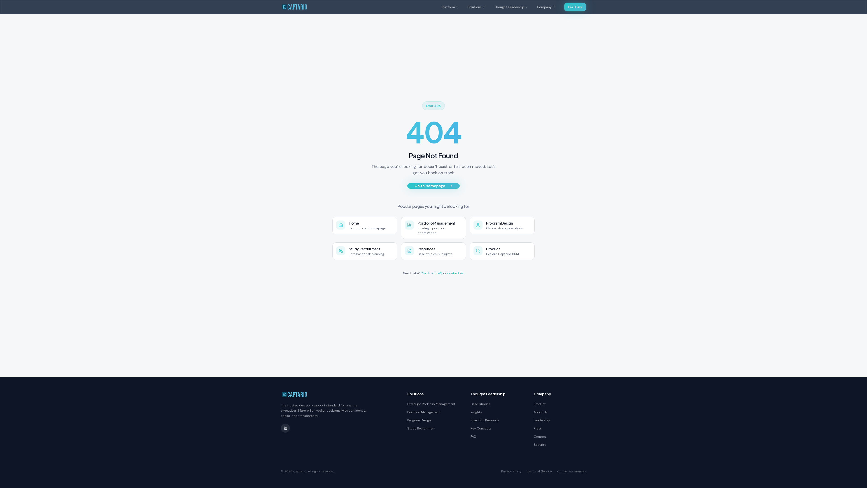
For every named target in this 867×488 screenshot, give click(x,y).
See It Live (575, 7)
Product (540, 404)
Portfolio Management (424, 412)
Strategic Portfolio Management (431, 404)
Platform (448, 7)
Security (540, 445)
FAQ (473, 436)
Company (544, 7)
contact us (455, 273)
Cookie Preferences (571, 471)
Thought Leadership (509, 7)
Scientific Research (485, 420)
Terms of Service (539, 471)
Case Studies (480, 404)
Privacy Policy (511, 471)
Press (538, 428)
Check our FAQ (431, 273)
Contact (540, 436)
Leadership (542, 420)
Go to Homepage (430, 185)
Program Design (419, 420)
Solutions (475, 7)
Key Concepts (481, 428)
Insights (476, 412)
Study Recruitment (421, 428)
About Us (541, 412)
